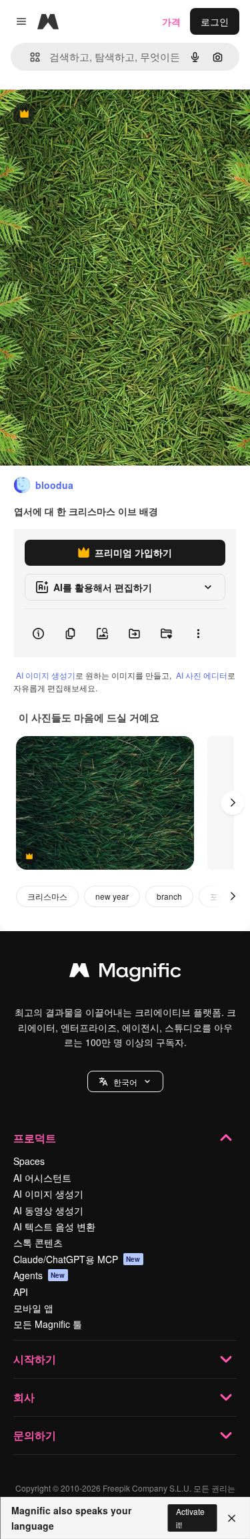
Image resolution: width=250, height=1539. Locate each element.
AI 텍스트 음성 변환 (54, 1226)
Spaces (29, 1161)
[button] (125, 1081)
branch (169, 896)
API (20, 1292)
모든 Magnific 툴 (47, 1324)
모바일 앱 (33, 1308)
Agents (39, 1275)
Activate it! (190, 1518)
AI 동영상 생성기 (48, 1210)
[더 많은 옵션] (198, 633)
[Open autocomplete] (29, 57)
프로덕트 (34, 1138)
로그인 (215, 21)
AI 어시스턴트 (42, 1177)
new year (112, 896)
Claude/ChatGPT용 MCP (77, 1259)
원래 (77, 115)
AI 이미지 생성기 (45, 675)
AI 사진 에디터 (201, 675)
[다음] (233, 803)
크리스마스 (47, 896)
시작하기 (34, 1359)
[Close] (232, 1518)
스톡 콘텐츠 (38, 1242)
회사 (24, 1397)
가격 (171, 21)
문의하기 (34, 1435)
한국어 (125, 1081)
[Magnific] (125, 973)
